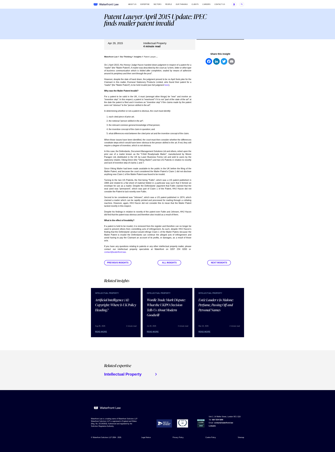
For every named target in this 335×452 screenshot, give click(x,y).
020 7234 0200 (217, 420)
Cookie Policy (210, 437)
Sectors (157, 4)
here (166, 85)
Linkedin (212, 426)
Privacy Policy (178, 437)
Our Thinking (182, 4)
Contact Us (219, 4)
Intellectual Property (154, 43)
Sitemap (241, 437)
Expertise (145, 4)
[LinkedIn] (216, 62)
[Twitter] (224, 62)
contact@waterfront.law (115, 252)
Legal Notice (146, 437)
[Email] (231, 62)
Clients (195, 4)
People (168, 4)
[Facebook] (209, 62)
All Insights (169, 263)
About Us (132, 4)
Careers (206, 4)
